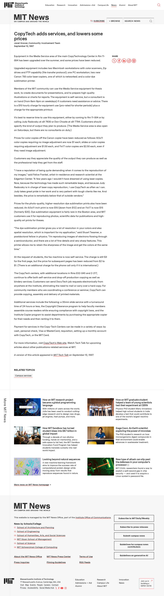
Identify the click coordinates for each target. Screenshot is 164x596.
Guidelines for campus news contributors (134, 545)
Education (49, 5)
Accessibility (32, 588)
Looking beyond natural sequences (61, 459)
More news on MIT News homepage (31, 484)
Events (33, 585)
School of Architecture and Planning (35, 527)
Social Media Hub (46, 588)
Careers (47, 585)
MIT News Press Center (59, 556)
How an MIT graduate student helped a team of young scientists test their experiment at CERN (134, 402)
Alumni (122, 5)
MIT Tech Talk (60, 354)
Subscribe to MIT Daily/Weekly (133, 518)
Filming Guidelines (56, 562)
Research (61, 5)
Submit (151, 21)
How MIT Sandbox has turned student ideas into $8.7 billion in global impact (59, 431)
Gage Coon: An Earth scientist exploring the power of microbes (133, 429)
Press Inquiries (21, 562)
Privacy (23, 588)
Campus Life (103, 5)
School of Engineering (28, 531)
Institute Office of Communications (93, 517)
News (113, 5)
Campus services (23, 375)
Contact (55, 585)
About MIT (132, 5)
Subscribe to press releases (134, 527)
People (40, 585)
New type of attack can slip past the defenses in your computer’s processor (133, 462)
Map (27, 585)
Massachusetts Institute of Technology (37, 579)
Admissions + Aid (87, 5)
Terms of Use (86, 556)
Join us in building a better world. (146, 583)
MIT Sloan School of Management (34, 539)
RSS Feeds (84, 562)
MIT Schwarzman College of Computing (37, 547)
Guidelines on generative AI (134, 555)
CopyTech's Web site (54, 342)
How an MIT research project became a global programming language (59, 402)
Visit (22, 585)
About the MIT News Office (28, 556)
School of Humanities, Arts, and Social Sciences (41, 535)
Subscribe (99, 21)
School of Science (26, 543)
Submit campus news (134, 536)
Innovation (72, 5)
